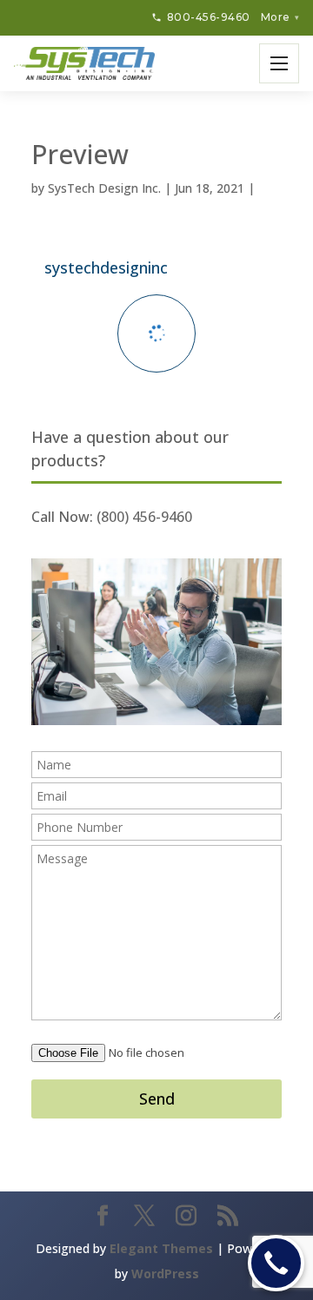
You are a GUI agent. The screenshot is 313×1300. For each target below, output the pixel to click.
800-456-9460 (208, 16)
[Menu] (279, 63)
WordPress (165, 1273)
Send (157, 1098)
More (280, 16)
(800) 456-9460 (144, 516)
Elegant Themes (161, 1248)
